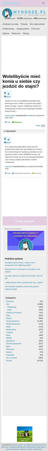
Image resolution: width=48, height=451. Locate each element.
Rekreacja (10, 349)
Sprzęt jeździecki (12, 321)
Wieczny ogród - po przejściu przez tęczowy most (29, 445)
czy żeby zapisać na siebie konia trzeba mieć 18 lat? (23, 277)
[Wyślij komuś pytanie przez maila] (43, 126)
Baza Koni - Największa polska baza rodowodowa (18, 447)
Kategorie (11, 298)
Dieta (9, 310)
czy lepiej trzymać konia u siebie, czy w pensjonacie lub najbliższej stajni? (20, 264)
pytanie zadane (10, 115)
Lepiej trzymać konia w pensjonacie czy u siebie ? (24, 282)
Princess (35, 29)
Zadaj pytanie (23, 29)
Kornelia (40, 166)
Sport (8, 346)
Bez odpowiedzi (37, 24)
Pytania (24, 24)
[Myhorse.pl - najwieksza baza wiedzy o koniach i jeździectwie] (24, 13)
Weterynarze (11, 329)
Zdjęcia (5, 33)
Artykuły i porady (10, 24)
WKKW (9, 338)
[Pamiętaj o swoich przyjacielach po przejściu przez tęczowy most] (24, 434)
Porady (9, 360)
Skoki (8, 335)
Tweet (38, 126)
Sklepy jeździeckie (13, 324)
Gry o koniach (11, 358)
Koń (30, 115)
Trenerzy (9, 332)
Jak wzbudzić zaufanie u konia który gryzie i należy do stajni (22, 287)
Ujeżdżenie (10, 341)
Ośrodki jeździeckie (13, 344)
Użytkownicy (8, 29)
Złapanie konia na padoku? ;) (13, 229)
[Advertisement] (23, 54)
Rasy (8, 315)
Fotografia (10, 355)
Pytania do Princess (14, 313)
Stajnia (8, 318)
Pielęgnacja (11, 307)
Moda (8, 327)
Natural (9, 352)
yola (6, 118)
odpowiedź (8, 166)
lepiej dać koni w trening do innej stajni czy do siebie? (22, 270)
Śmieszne (16, 33)
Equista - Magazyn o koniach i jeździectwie (27, 449)
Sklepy (26, 33)
